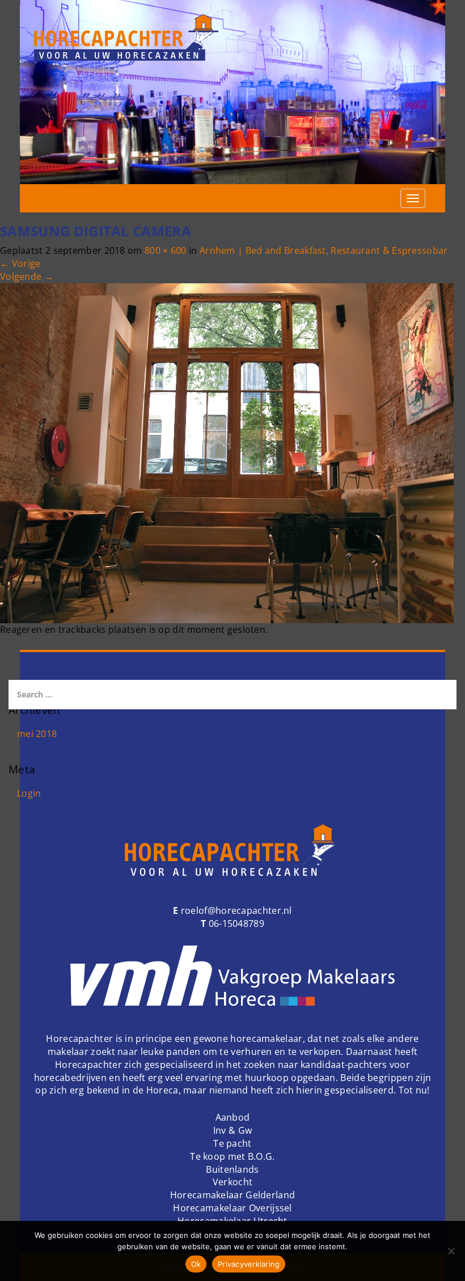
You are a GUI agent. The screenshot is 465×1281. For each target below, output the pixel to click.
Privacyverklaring (249, 1264)
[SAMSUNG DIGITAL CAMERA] (227, 452)
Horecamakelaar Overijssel (232, 1208)
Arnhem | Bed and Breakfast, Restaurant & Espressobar (324, 250)
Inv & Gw (232, 1130)
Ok (196, 1264)
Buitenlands (232, 1169)
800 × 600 (166, 250)
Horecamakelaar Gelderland (232, 1195)
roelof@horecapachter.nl (235, 910)
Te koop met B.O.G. (232, 1156)
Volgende (26, 276)
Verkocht (232, 1182)
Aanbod (232, 1117)
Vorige (20, 263)
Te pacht (232, 1143)
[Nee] (450, 1251)
